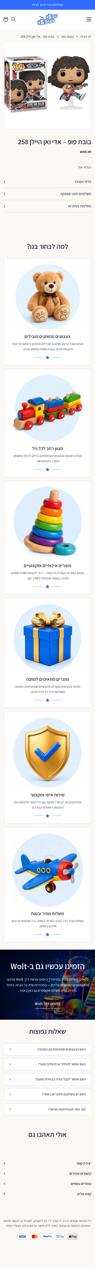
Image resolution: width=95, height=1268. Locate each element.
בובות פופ (67, 37)
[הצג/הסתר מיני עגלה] (6, 19)
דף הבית (85, 37)
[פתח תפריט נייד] (89, 19)
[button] (86, 47)
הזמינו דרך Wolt (47, 1003)
